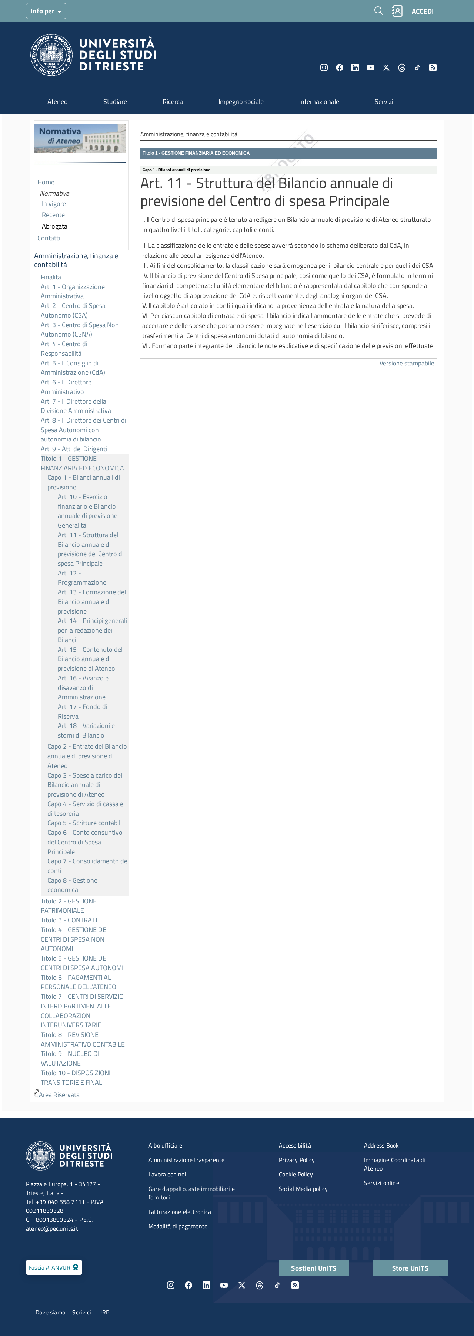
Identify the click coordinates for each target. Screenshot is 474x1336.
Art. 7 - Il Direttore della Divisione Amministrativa (76, 406)
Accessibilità (295, 1145)
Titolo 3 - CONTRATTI (70, 920)
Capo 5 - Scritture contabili (84, 823)
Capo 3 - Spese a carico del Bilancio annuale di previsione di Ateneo (84, 784)
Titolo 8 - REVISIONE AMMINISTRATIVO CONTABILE (83, 1039)
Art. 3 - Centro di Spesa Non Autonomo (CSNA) (80, 329)
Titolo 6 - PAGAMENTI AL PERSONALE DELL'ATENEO (78, 982)
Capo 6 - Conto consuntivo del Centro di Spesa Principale (85, 841)
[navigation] (81, 610)
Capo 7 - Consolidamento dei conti (88, 866)
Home (45, 182)
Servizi (384, 101)
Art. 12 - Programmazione (82, 578)
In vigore (54, 203)
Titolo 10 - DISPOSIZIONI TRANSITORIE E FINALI (75, 1077)
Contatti (48, 238)
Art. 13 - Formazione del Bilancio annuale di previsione (92, 601)
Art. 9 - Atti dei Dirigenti (74, 449)
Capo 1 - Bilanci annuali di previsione (83, 482)
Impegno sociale (241, 101)
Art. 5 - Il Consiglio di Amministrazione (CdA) (73, 368)
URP (103, 1312)
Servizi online (381, 1182)
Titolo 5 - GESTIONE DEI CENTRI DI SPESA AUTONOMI (82, 963)
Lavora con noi (167, 1174)
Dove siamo (50, 1312)
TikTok (277, 1285)
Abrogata (54, 226)
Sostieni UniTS (313, 1268)
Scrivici (81, 1312)
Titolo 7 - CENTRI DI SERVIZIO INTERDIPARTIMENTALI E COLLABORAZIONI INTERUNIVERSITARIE (82, 1010)
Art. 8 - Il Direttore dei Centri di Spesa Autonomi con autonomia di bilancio (83, 429)
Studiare (115, 101)
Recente (53, 215)
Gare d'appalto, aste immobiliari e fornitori (191, 1193)
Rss (433, 67)
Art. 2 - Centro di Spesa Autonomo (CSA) (73, 310)
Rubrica (397, 11)
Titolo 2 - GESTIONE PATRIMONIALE (69, 906)
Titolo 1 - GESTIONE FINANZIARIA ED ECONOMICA (82, 463)
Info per (43, 10)
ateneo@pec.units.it (52, 1228)
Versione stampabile (407, 363)
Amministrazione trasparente (186, 1159)
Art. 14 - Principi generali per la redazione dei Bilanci (92, 630)
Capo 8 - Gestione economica (72, 885)
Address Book (381, 1145)
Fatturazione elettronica (179, 1211)
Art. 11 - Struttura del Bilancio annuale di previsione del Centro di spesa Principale (91, 549)
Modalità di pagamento (177, 1226)
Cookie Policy (296, 1174)
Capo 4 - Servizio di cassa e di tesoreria (85, 808)
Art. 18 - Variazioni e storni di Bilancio (86, 730)
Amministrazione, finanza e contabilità (76, 260)
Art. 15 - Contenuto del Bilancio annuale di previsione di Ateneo (90, 658)
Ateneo (57, 101)
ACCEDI (423, 11)
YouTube (370, 67)
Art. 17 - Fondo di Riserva (82, 711)
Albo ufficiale (165, 1145)
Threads (402, 67)
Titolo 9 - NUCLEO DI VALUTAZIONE (70, 1058)
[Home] (93, 57)
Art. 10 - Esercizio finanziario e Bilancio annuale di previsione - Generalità (90, 511)
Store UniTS (410, 1268)
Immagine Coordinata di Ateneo (394, 1164)
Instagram (324, 67)
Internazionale (319, 101)
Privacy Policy (297, 1159)
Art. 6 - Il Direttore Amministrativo (66, 387)
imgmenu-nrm (80, 149)
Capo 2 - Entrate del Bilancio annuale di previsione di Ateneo (87, 755)
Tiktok (417, 67)
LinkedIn (355, 67)
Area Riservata (59, 1095)
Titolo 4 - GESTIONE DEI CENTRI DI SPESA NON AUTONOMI (74, 939)
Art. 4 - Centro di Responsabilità (64, 348)
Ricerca (173, 101)
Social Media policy (303, 1188)
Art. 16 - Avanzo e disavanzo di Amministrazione (83, 687)
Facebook (339, 67)
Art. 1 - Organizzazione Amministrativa (73, 291)
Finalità (51, 277)
